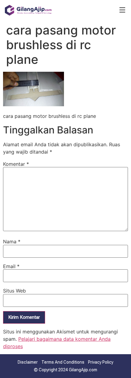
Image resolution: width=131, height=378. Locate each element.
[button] (122, 10)
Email (11, 266)
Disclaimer (28, 362)
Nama (11, 241)
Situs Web (14, 290)
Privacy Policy (100, 362)
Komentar (16, 164)
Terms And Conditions (62, 362)
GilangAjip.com (83, 369)
